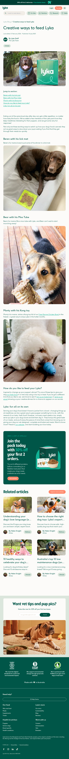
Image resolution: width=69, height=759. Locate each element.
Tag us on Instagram (44, 397)
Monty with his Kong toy (12, 100)
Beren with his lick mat (11, 95)
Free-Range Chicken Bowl (49, 314)
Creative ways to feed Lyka (23, 22)
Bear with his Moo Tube (12, 98)
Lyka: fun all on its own (12, 106)
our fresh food (12, 395)
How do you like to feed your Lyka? (16, 103)
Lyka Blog (7, 22)
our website (19, 425)
